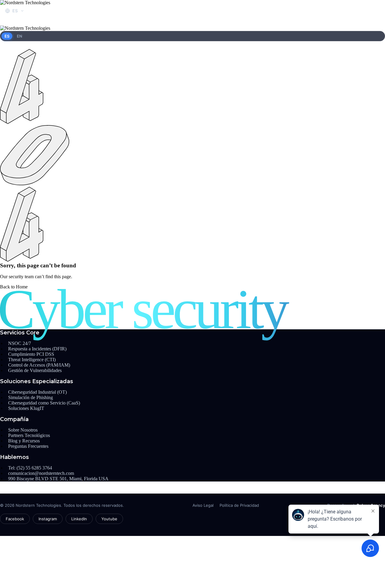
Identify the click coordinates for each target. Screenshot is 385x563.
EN (19, 36)
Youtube (109, 518)
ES (7, 36)
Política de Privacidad (239, 505)
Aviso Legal (203, 505)
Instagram (47, 518)
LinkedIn (79, 518)
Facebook (15, 518)
